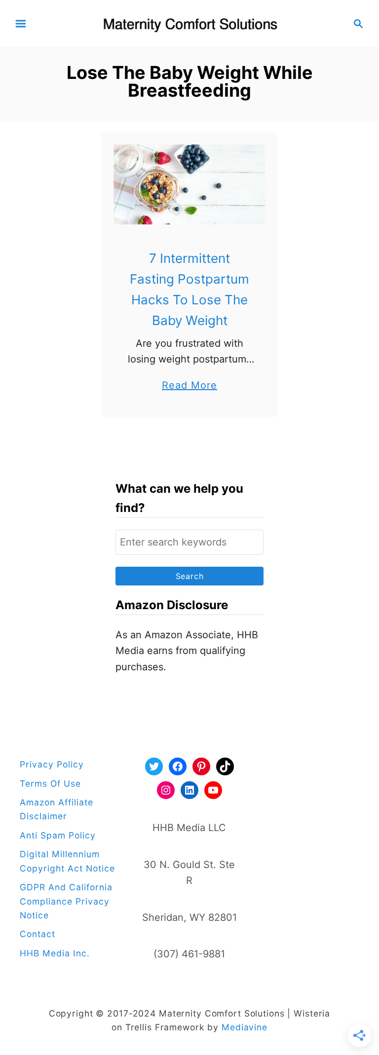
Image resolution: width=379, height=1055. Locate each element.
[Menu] (20, 23)
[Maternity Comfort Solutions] (189, 23)
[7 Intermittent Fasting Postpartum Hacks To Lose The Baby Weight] (190, 184)
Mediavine (244, 1027)
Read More (189, 386)
